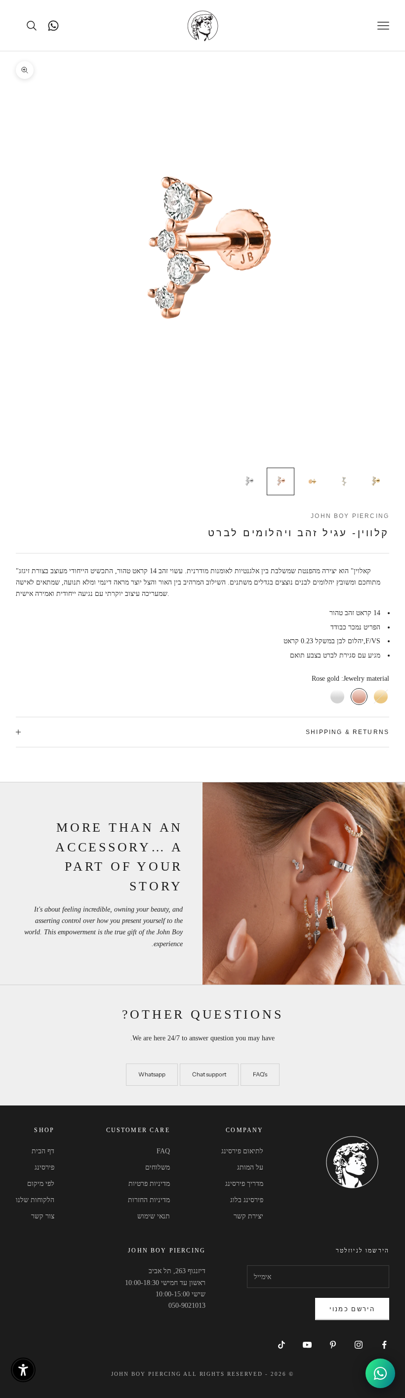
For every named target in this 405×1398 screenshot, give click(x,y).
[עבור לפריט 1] (375, 481)
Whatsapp (151, 1074)
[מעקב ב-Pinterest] (333, 1345)
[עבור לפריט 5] (249, 481)
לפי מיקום (40, 1183)
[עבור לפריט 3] (312, 481)
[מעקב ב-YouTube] (307, 1345)
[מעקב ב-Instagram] (359, 1345)
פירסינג (44, 1167)
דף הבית (43, 1151)
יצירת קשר (248, 1216)
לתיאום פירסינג (242, 1151)
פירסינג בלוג (246, 1200)
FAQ (163, 1151)
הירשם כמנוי (352, 1309)
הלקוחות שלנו (35, 1200)
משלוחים (157, 1167)
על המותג (250, 1167)
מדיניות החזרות (149, 1200)
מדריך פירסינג (244, 1183)
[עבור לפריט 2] (344, 481)
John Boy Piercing (350, 516)
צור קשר (42, 1216)
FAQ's (260, 1074)
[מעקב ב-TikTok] (281, 1345)
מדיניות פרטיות (149, 1183)
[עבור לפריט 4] (280, 481)
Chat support (209, 1074)
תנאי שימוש (153, 1216)
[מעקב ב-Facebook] (384, 1345)
